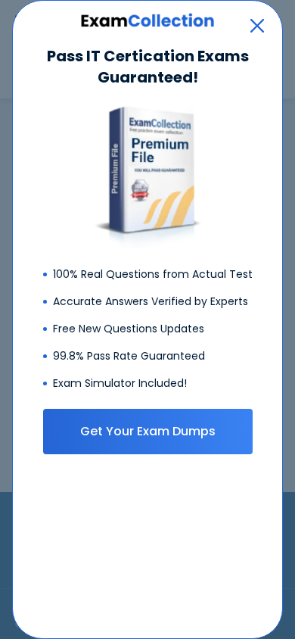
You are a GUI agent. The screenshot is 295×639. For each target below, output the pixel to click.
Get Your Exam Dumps (148, 431)
